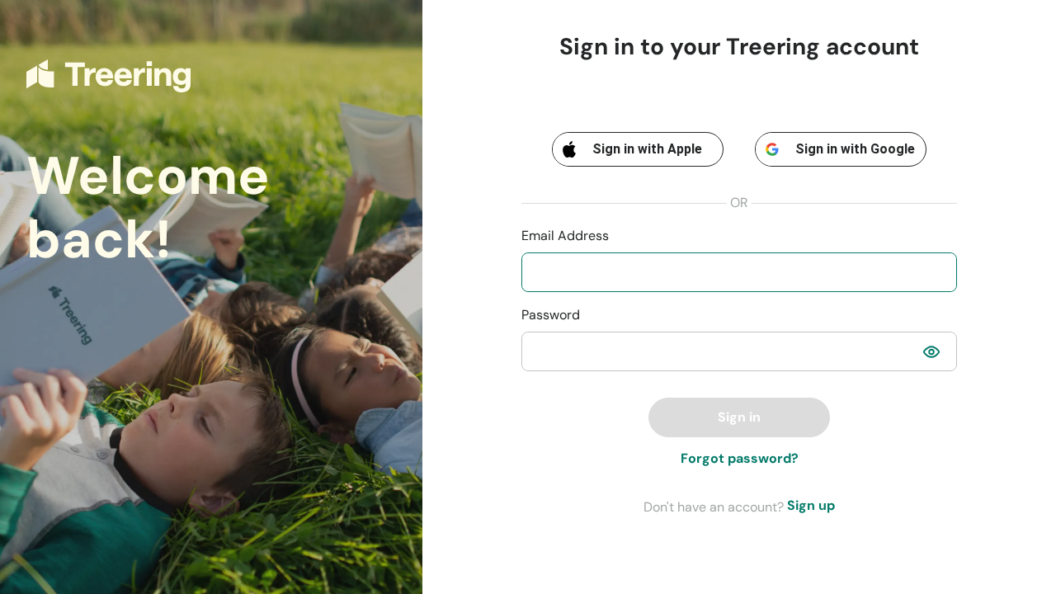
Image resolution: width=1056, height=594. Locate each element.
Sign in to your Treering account (739, 47)
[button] (931, 351)
